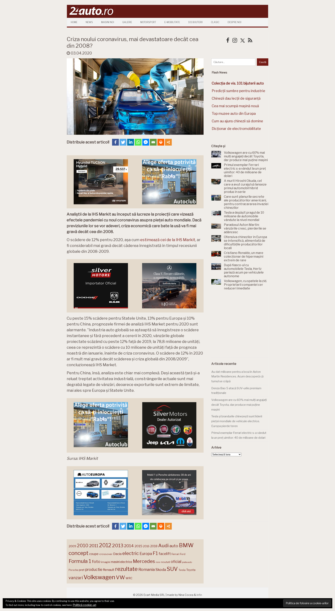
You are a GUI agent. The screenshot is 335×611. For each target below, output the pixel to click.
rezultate (126, 569)
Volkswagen (99, 577)
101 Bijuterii (195, 22)
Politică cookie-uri (84, 605)
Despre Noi (234, 22)
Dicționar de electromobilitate (236, 129)
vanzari (76, 577)
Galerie (127, 22)
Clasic (215, 22)
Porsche (73, 570)
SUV (172, 569)
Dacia (117, 554)
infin (199, 594)
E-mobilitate (172, 22)
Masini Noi (107, 22)
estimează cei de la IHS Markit (167, 239)
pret (82, 570)
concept (78, 553)
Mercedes (144, 561)
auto (173, 545)
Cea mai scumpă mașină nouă (235, 106)
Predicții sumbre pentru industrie (238, 91)
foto (96, 561)
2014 (129, 545)
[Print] (160, 142)
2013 (117, 545)
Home (74, 22)
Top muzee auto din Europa (234, 113)
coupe (93, 554)
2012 (105, 545)
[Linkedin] (130, 142)
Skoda (160, 569)
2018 (153, 546)
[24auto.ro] (91, 16)
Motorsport (148, 22)
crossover (105, 554)
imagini (105, 562)
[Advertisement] (240, 326)
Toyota (190, 570)
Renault (108, 570)
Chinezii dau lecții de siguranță (236, 98)
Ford (182, 554)
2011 (93, 545)
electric (130, 553)
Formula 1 (80, 561)
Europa (146, 553)
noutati (165, 562)
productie (93, 569)
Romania (146, 569)
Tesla (182, 569)
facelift (165, 554)
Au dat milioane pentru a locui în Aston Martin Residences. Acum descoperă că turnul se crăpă (237, 376)
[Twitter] (123, 142)
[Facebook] (115, 142)
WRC (129, 578)
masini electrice (121, 562)
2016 (146, 546)
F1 (155, 553)
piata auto (187, 562)
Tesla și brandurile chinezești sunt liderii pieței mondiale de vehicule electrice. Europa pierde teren (236, 421)
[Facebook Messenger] (145, 142)
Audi (163, 545)
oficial (176, 561)
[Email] (153, 142)
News (89, 22)
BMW (186, 545)
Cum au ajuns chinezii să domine (237, 121)
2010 (82, 545)
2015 (138, 546)
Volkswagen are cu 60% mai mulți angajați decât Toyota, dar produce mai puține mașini (239, 404)
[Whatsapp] (138, 142)
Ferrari (175, 554)
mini (158, 562)
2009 (72, 546)
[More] (168, 142)
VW (120, 577)
